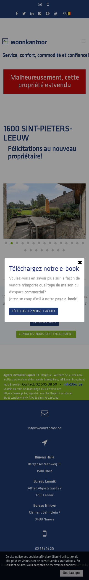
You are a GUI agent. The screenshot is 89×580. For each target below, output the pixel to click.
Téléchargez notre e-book (33, 311)
